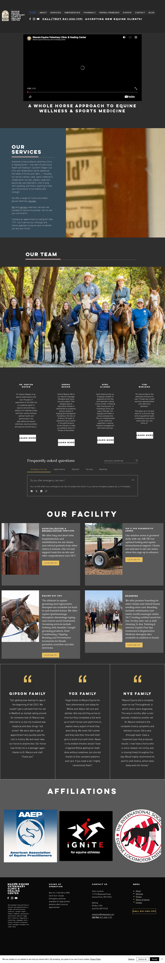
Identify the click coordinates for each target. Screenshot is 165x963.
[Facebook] (30, 18)
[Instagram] (34, 18)
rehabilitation (52, 531)
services (32, 201)
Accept (154, 959)
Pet (13, 207)
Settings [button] (131, 959)
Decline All (142, 959)
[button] (55, 12)
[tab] (38, 469)
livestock (23, 207)
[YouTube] (38, 18)
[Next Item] (153, 836)
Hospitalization (53, 528)
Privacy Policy (95, 959)
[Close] (162, 959)
